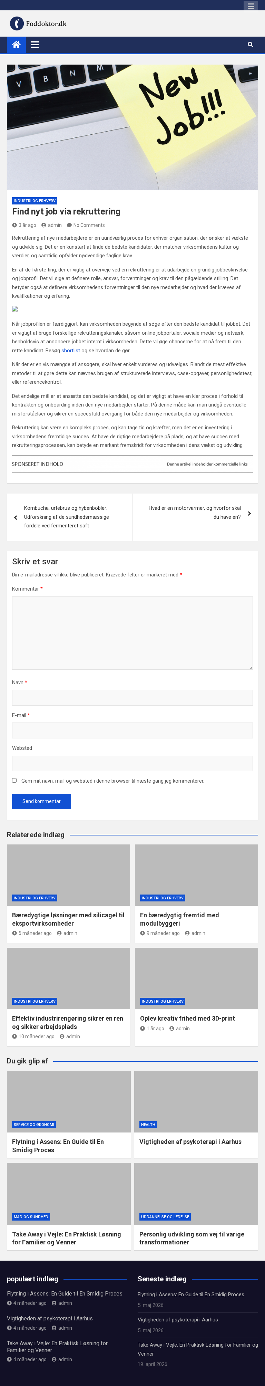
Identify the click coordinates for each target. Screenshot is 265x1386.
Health (148, 1124)
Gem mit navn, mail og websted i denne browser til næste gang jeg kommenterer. (112, 781)
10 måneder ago (37, 1036)
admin (55, 225)
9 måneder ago (163, 933)
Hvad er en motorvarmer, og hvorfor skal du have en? (195, 512)
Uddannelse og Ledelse (165, 1217)
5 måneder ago (35, 933)
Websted (22, 748)
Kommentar (27, 589)
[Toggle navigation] (35, 44)
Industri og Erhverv (35, 201)
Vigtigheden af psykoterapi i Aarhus (190, 1141)
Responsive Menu (251, 6)
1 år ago (155, 1028)
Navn (19, 682)
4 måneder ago (30, 1303)
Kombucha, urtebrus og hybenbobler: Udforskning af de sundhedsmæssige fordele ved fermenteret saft (66, 517)
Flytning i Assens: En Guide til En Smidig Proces (64, 1293)
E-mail (21, 715)
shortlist (70, 350)
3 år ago (27, 225)
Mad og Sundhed (31, 1217)
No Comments (89, 225)
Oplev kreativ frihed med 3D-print (187, 1018)
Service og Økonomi (34, 1124)
